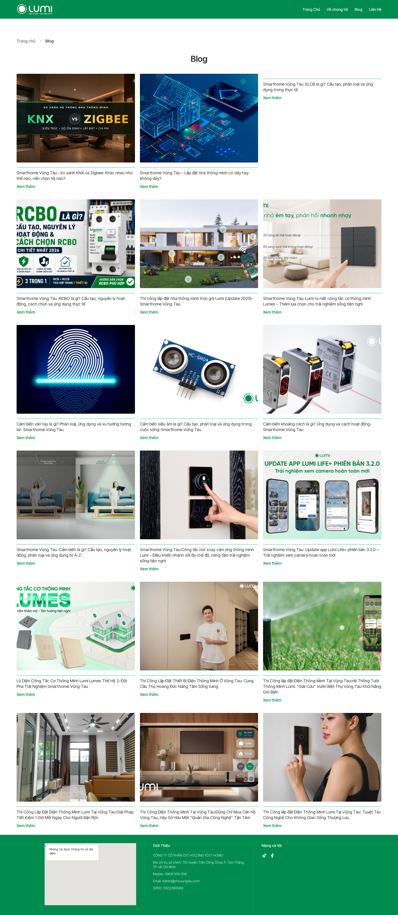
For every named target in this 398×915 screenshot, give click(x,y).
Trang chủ (26, 41)
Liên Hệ (375, 9)
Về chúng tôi (337, 9)
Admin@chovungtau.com (181, 881)
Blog (358, 9)
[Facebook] (272, 855)
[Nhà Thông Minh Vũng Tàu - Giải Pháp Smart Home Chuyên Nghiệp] (35, 9)
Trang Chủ (311, 9)
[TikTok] (264, 855)
